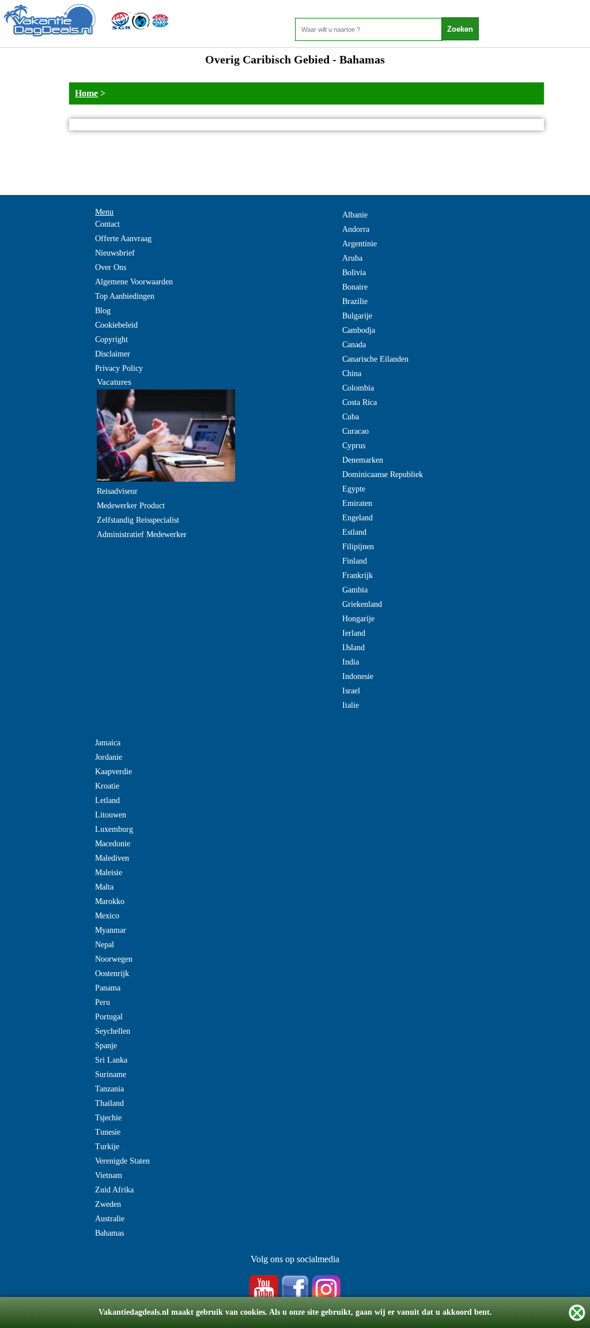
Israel (351, 690)
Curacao (355, 431)
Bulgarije (357, 316)
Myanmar (110, 930)
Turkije (107, 1146)
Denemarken (362, 460)
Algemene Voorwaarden (134, 281)
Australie (109, 1218)
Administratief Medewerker (142, 534)
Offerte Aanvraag (123, 238)
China (351, 373)
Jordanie (108, 757)
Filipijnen (358, 546)
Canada (354, 344)
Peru (102, 1002)
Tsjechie (108, 1117)
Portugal (109, 1016)
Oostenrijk (112, 973)
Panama (107, 988)
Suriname (110, 1074)
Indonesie (357, 676)
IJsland (353, 647)
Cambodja (358, 330)
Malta (104, 887)
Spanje (106, 1045)
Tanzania (109, 1089)
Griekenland (362, 604)
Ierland (353, 633)
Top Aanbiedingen (124, 296)
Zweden (108, 1204)
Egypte (353, 489)
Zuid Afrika (114, 1190)
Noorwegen (114, 959)
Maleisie (108, 872)
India (350, 662)
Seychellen (112, 1031)
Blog (103, 310)
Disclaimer (112, 354)
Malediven (112, 858)
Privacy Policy (119, 368)
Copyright (111, 339)
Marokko (109, 901)
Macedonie (112, 843)
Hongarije (358, 618)
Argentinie (359, 243)
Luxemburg (114, 829)
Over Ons (110, 267)
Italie (350, 705)
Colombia (358, 388)
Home (86, 93)
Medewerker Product (131, 505)
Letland (107, 800)
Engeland (357, 517)
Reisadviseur (117, 491)
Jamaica (107, 742)
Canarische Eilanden (375, 359)
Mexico (107, 915)
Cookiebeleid (116, 325)
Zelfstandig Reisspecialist (138, 520)
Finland (354, 561)
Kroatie (107, 786)
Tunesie (107, 1132)
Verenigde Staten (122, 1161)
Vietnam (108, 1175)
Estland (354, 532)
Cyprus (353, 445)
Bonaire (355, 287)
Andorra (355, 229)
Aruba (352, 258)
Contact (107, 224)
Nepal (104, 944)
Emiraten (357, 503)
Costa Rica (359, 402)
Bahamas (109, 1233)
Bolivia (354, 272)
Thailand (109, 1103)
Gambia (355, 590)
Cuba (350, 416)
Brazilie (355, 301)
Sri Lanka (111, 1060)
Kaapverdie (113, 771)
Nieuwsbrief (115, 253)
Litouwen (110, 815)
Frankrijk (357, 575)
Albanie (355, 215)
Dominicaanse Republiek (382, 474)
